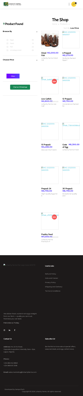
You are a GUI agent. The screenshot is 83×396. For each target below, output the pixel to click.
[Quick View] (42, 69)
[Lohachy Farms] (12, 4)
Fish (11, 47)
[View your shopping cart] (74, 4)
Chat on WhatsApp (20, 87)
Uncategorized (15, 50)
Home (54, 24)
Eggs (12, 40)
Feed (12, 43)
